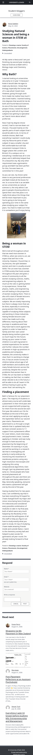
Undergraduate (7, 50)
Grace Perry (16, 624)
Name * (6, 569)
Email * (6, 577)
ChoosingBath (8, 53)
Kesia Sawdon (13, 24)
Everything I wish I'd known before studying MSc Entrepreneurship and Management (17, 717)
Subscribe (16, 15)
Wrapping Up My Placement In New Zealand (18, 632)
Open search (29, 2)
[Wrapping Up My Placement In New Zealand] (18, 660)
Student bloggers (16, 10)
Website (6, 587)
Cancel (15, 604)
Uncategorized (22, 48)
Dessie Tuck (16, 707)
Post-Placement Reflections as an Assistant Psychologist (18, 679)
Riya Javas (15, 670)
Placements (12, 48)
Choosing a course (15, 45)
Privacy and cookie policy (19, 752)
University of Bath (16, 2)
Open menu (3, 2)
